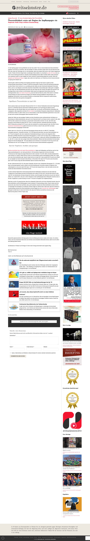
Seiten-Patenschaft (34, 1)
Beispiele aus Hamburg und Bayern (16, 78)
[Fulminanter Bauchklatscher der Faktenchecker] (34, 307)
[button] (78, 13)
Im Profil (13, 1)
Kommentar (13, 335)
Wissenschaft (14, 18)
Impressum (63, 537)
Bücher (40, 1)
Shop (49, 1)
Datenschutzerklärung (71, 537)
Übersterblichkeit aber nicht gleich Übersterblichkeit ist (22, 150)
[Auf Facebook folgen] (69, 2)
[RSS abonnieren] (75, 2)
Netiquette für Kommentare (47, 537)
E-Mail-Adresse (30, 346)
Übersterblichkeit (38, 18)
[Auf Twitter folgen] (71, 2)
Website (45, 346)
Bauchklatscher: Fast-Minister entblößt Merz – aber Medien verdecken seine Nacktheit (70, 74)
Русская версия (57, 537)
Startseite (16, 537)
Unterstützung (26, 1)
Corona (20, 18)
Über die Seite (19, 1)
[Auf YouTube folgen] (78, 2)
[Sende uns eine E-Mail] (73, 2)
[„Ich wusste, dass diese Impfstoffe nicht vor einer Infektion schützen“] (34, 295)
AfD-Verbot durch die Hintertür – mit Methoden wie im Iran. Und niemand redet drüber (72, 101)
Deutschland (25, 18)
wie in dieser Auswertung (25, 92)
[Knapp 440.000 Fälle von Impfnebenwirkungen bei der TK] (34, 284)
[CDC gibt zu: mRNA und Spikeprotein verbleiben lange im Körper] (34, 275)
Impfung (9, 18)
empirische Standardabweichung (15, 125)
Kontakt (45, 1)
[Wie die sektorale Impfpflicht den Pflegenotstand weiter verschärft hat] (34, 264)
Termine (31, 537)
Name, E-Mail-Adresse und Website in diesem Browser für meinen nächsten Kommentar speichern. (34, 353)
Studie (33, 18)
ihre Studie (31, 111)
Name (11, 346)
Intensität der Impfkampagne (49, 188)
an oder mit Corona (51, 73)
